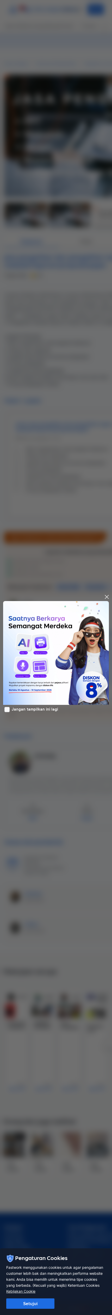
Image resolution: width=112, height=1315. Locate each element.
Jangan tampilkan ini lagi (35, 709)
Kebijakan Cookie (20, 1291)
